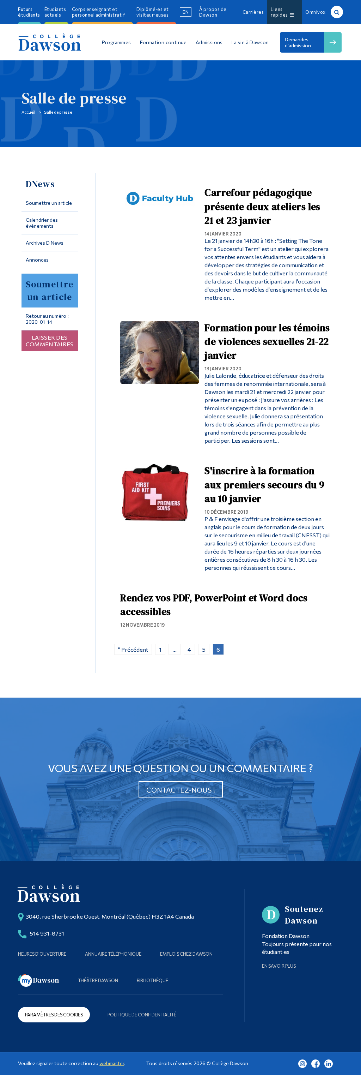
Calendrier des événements (42, 223)
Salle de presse (58, 111)
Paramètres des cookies (54, 1014)
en (186, 12)
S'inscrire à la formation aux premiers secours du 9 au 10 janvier (264, 484)
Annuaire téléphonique (113, 954)
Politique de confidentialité (142, 1014)
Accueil (28, 111)
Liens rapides (280, 12)
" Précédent (133, 649)
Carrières (253, 12)
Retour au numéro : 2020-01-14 (47, 319)
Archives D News (44, 243)
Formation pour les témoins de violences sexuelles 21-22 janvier (267, 341)
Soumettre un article (49, 203)
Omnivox (315, 12)
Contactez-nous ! (180, 790)
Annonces (37, 260)
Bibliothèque (152, 980)
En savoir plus (279, 966)
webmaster (111, 1063)
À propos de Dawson (213, 12)
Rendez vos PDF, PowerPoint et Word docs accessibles (214, 604)
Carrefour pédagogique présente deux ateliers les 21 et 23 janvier (262, 206)
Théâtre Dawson (98, 980)
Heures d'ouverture (42, 954)
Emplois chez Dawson (186, 954)
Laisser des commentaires (50, 340)
